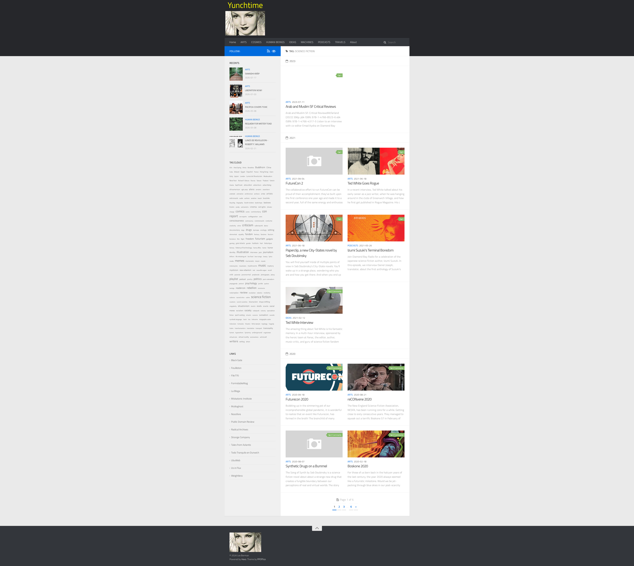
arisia (263, 193)
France (256, 172)
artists (269, 193)
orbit (231, 274)
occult (270, 270)
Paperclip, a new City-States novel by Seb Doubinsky (311, 252)
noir (254, 270)
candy (238, 207)
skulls (259, 306)
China (268, 167)
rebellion (252, 288)
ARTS (244, 42)
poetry (249, 279)
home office (257, 248)
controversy (249, 221)
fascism (270, 234)
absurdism (248, 185)
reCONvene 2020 (359, 399)
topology (264, 324)
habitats (255, 243)
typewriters (239, 332)
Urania (231, 185)
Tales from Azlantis (241, 445)
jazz (260, 252)
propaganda (233, 283)
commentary (256, 211)
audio (241, 198)
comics (240, 211)
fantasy (256, 234)
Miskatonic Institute (241, 398)
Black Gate (236, 360)
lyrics (270, 256)
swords (272, 315)
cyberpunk (259, 225)
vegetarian (267, 332)
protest (241, 283)
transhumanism (240, 328)
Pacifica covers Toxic (256, 107)
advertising (267, 185)
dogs (243, 230)
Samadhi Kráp (252, 73)
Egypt (243, 171)
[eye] (274, 51)
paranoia (237, 274)
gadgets (269, 238)
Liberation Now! (253, 90)
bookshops (258, 202)
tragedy (271, 324)
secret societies (242, 302)
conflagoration (253, 216)
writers (233, 341)
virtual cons (233, 337)
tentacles (240, 324)
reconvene (261, 288)
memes (239, 260)
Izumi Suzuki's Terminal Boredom (370, 250)
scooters (232, 302)
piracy (273, 274)
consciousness (236, 220)
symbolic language (235, 319)
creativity (232, 225)
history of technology (244, 247)
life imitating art (241, 256)
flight (242, 239)
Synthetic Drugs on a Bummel (306, 466)
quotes (266, 283)
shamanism (253, 301)
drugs (249, 230)
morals (263, 261)
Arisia (244, 167)
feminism (232, 239)
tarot (245, 319)
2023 (292, 61)
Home (232, 42)
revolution (252, 293)
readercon (241, 288)
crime (239, 225)
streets (248, 315)
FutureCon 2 (294, 183)
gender (248, 243)
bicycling (232, 202)
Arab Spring (237, 167)
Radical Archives (239, 429)
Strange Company (240, 437)
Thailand (265, 180)
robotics (259, 293)
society (248, 310)
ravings (231, 288)
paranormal (246, 274)
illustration (243, 252)
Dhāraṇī (236, 172)
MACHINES (307, 42)
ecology (263, 230)
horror (264, 248)
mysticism (233, 270)
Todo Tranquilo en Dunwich (245, 452)
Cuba (231, 172)
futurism (260, 239)
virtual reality (244, 337)
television (232, 324)
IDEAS (292, 42)
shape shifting (264, 301)
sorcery (263, 310)
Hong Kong (264, 171)
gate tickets (240, 243)
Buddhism (260, 167)
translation (250, 328)
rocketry (267, 292)
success (255, 315)
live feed (250, 256)
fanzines (263, 234)
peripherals (256, 274)
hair (261, 243)
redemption (234, 292)
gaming (231, 243)
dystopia (256, 230)
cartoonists (245, 207)
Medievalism (268, 176)
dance (266, 225)
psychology (251, 283)
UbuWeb (235, 460)
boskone (267, 202)
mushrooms (252, 266)
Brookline (251, 167)
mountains (242, 266)
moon (257, 261)
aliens (251, 189)
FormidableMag (239, 383)
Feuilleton (236, 368)
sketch (253, 306)
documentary (234, 230)
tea (249, 319)
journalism (268, 252)
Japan (236, 176)
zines (248, 341)
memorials (250, 261)
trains (231, 328)
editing (271, 230)
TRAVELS (340, 42)
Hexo (243, 559)
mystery (270, 265)
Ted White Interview (299, 322)
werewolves (254, 337)
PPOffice (261, 559)
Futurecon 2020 (297, 399)
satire (248, 297)
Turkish (272, 180)
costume (268, 220)
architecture (249, 194)
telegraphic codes (265, 319)
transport (259, 328)
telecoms (255, 319)
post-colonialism (268, 279)
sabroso (232, 297)
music (262, 265)
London (242, 176)
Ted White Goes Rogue (363, 183)
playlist (233, 279)
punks (260, 283)
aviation (253, 198)
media (231, 261)
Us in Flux (236, 468)
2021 (292, 138)
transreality (268, 328)
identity (232, 252)
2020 (292, 354)
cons (260, 216)
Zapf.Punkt (239, 185)
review (243, 292)
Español (250, 171)
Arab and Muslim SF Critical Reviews (311, 106)
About (353, 42)
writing (242, 341)
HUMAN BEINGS (275, 42)
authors (247, 198)
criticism (247, 225)
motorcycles (233, 266)
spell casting (240, 315)
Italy (231, 176)
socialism (239, 310)
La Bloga (235, 391)
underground (257, 332)
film (238, 239)
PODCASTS (324, 42)
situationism (243, 306)
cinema (253, 206)
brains (231, 206)
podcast (242, 279)
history (231, 248)
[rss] (268, 51)
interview (253, 252)
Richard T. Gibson (243, 180)
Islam (271, 172)
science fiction (261, 296)
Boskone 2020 (358, 466)
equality (241, 234)
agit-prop (244, 189)
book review (249, 202)
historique (268, 243)
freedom (250, 238)
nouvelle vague (261, 270)
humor (270, 247)
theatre (247, 324)
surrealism (263, 315)
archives (257, 194)
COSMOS (256, 42)
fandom (249, 234)
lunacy (265, 256)
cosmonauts (259, 220)
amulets (258, 189)
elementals (233, 234)
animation (240, 194)
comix (248, 212)
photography (265, 274)
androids (232, 194)
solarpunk (256, 310)
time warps (256, 323)
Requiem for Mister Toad (258, 123)
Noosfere (236, 414)
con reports (243, 216)
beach (260, 198)
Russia (253, 180)
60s (230, 167)
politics (258, 279)
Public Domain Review (242, 422)
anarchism (266, 189)
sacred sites (240, 297)
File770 (235, 375)
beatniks (266, 198)
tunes (231, 332)
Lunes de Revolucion (254, 176)
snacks (265, 306)
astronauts (233, 198)
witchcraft (263, 337)
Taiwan (259, 180)
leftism (231, 256)
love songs (258, 256)
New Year (233, 180)
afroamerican (234, 189)
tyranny (248, 332)
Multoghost (237, 406)
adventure (257, 185)
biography (239, 202)
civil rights (262, 207)
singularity (233, 306)
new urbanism (245, 270)
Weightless (237, 476)
